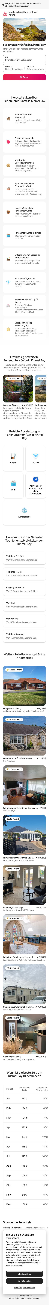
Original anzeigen (21, 6)
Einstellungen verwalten (24, 1288)
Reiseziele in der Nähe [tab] (12, 1228)
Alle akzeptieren (24, 1274)
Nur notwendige (24, 1281)
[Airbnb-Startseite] (5, 13)
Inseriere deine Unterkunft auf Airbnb (23, 13)
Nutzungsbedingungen (31, 1298)
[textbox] (13, 69)
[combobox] (24, 60)
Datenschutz (13, 1298)
